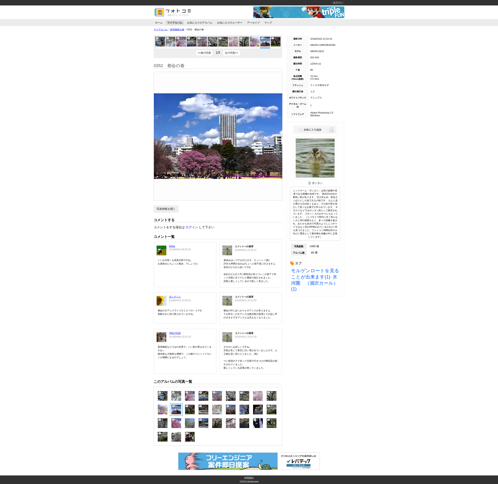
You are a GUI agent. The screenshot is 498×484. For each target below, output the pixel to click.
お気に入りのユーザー (229, 22)
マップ (268, 22)
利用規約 (249, 478)
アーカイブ (253, 22)
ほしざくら (175, 296)
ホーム (159, 22)
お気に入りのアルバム (199, 22)
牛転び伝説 (175, 333)
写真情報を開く (166, 208)
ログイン (337, 2)
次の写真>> (231, 52)
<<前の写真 (204, 52)
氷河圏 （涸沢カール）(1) (314, 282)
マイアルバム (174, 22)
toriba (172, 246)
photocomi (253, 481)
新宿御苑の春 (177, 29)
